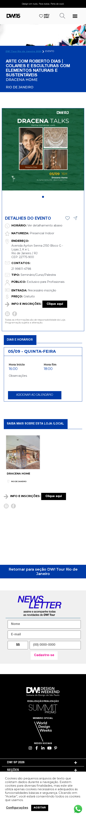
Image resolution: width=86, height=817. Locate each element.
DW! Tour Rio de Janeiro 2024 (23, 52)
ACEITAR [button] (40, 808)
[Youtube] (49, 748)
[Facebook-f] (36, 748)
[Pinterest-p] (55, 748)
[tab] (43, 762)
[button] (75, 16)
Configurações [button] (17, 808)
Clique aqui (55, 304)
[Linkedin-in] (43, 748)
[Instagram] (30, 748)
